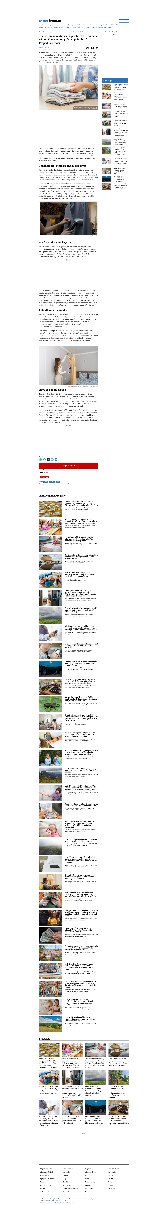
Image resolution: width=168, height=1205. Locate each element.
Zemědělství (99, 28)
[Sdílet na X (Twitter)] (97, 48)
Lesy (78, 28)
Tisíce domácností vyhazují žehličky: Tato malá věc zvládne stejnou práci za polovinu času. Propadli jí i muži (92, 32)
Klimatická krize (110, 25)
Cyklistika (111, 1189)
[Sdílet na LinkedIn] (56, 459)
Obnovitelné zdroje (92, 25)
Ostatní (56, 28)
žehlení (46, 482)
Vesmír (87, 1192)
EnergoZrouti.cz (43, 32)
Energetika (102, 25)
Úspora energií (108, 28)
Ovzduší (87, 28)
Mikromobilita (90, 1189)
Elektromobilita (81, 25)
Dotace (87, 1185)
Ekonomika (119, 25)
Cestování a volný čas (70, 1189)
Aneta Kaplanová (44, 48)
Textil (57, 482)
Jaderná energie (68, 1185)
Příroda (110, 1185)
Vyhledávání (124, 21)
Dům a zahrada (64, 25)
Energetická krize (46, 1185)
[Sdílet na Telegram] (52, 459)
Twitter (84, 1199)
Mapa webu (93, 1199)
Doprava (73, 25)
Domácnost (52, 482)
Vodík (93, 28)
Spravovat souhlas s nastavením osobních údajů (53, 1201)
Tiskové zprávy (45, 1192)
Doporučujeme (68, 1192)
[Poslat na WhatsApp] (87, 48)
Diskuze (45, 472)
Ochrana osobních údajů (66, 1199)
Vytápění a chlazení (70, 28)
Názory (42, 1189)
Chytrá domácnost (54, 25)
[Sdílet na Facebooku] (92, 48)
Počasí (110, 1182)
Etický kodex (54, 1199)
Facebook (78, 1199)
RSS (88, 1199)
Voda (82, 28)
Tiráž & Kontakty (44, 1199)
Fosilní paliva (42, 28)
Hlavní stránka (43, 25)
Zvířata (61, 28)
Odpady (50, 28)
